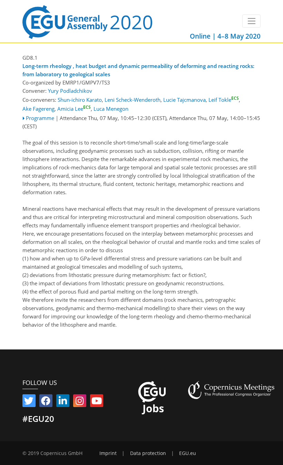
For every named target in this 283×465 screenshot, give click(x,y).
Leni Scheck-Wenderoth (132, 99)
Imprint (108, 453)
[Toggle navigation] (251, 21)
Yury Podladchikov (70, 90)
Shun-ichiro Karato (80, 99)
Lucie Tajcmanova (184, 99)
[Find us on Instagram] (79, 402)
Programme (40, 118)
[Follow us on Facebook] (45, 402)
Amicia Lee (74, 108)
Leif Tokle (223, 99)
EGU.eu (187, 453)
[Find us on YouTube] (96, 402)
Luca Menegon (111, 108)
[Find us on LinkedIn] (62, 402)
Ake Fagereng (38, 108)
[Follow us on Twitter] (29, 402)
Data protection (148, 453)
